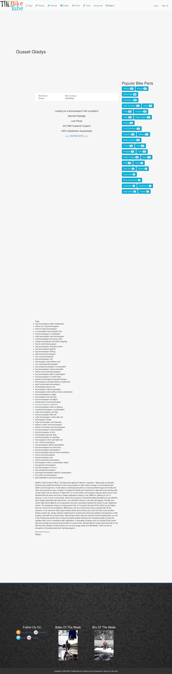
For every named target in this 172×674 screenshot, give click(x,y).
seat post (128, 168)
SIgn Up (165, 5)
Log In (156, 5)
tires (127, 111)
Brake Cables (142, 117)
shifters (143, 134)
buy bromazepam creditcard (46, 404)
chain (147, 105)
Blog (30, 5)
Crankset (140, 111)
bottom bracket (131, 140)
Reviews (53, 5)
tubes (138, 163)
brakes (141, 88)
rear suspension (132, 180)
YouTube (35, 638)
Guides (66, 5)
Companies (98, 5)
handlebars (130, 100)
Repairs (41, 5)
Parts (78, 5)
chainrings (129, 174)
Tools (88, 5)
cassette (129, 134)
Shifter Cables (131, 157)
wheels (128, 88)
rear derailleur (131, 105)
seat (140, 145)
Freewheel (129, 185)
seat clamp (129, 191)
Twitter (23, 638)
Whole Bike (130, 94)
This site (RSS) (27, 632)
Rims (141, 151)
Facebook (42, 632)
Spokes (142, 168)
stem (146, 157)
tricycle (144, 191)
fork (127, 163)
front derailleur (131, 128)
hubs (127, 117)
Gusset (41, 98)
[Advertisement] (86, 28)
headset (128, 151)
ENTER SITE (76, 135)
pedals (128, 123)
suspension (144, 185)
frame (128, 145)
